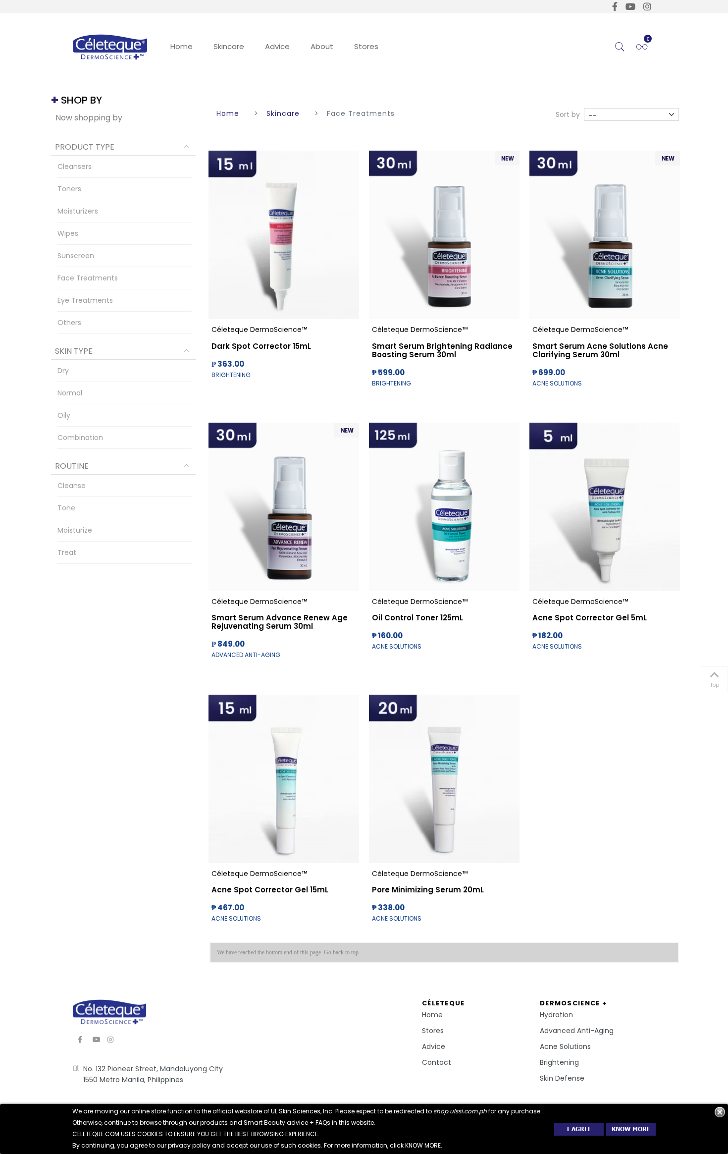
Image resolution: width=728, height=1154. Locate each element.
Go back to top (341, 952)
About (322, 46)
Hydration (556, 1015)
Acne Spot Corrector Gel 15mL (269, 889)
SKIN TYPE (74, 351)
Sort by (568, 114)
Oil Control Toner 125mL (417, 617)
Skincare (228, 46)
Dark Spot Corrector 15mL (261, 346)
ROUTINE (72, 466)
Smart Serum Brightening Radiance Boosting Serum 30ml (442, 350)
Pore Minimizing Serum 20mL (428, 889)
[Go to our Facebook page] (615, 6)
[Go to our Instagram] (647, 6)
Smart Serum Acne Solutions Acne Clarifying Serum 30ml (600, 350)
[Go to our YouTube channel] (630, 6)
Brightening (559, 1062)
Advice (277, 46)
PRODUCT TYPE (84, 147)
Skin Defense (562, 1078)
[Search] (620, 47)
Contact (436, 1062)
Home (181, 46)
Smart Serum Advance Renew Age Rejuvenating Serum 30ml (279, 621)
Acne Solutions (565, 1046)
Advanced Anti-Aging (577, 1031)
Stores (366, 46)
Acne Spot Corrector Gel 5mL (589, 617)
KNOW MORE (631, 1129)
